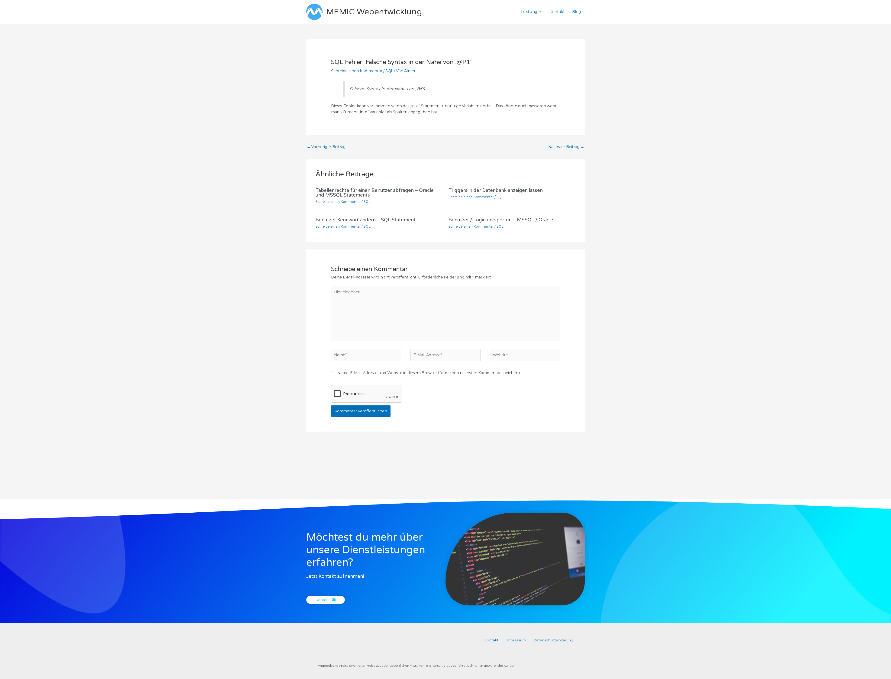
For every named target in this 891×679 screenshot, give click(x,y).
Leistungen (531, 12)
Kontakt (557, 12)
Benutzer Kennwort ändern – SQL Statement (366, 220)
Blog (576, 12)
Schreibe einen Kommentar (356, 71)
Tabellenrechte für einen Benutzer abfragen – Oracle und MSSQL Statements (375, 193)
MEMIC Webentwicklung (374, 12)
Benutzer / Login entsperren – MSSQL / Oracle (501, 220)
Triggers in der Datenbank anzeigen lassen (496, 190)
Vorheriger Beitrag (326, 147)
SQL (389, 71)
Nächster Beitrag (566, 147)
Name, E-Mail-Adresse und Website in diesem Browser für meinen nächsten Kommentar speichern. (429, 373)
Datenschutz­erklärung (553, 640)
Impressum (516, 640)
